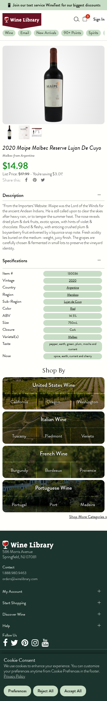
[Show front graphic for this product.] (24, 132)
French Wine (53, 453)
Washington (87, 401)
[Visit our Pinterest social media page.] (25, 643)
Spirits (93, 33)
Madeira (87, 504)
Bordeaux (53, 470)
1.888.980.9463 (14, 572)
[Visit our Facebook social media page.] (5, 643)
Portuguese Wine (53, 488)
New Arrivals (46, 33)
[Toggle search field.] (77, 18)
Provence (88, 470)
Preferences (17, 691)
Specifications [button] (14, 260)
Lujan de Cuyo (73, 301)
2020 (72, 280)
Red (72, 308)
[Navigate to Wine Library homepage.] (21, 21)
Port (53, 504)
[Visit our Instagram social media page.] (35, 643)
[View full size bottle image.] (53, 85)
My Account (12, 591)
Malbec (72, 336)
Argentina (73, 287)
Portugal (19, 504)
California (19, 401)
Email (24, 33)
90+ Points (72, 33)
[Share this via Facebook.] (26, 180)
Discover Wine (13, 614)
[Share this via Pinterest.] (35, 180)
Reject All (46, 691)
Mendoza (72, 294)
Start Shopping (14, 603)
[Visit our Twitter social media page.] (15, 643)
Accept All (73, 691)
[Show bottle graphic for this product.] (9, 132)
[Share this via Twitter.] (43, 180)
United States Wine (53, 385)
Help (6, 626)
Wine (9, 33)
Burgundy (19, 470)
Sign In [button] (99, 19)
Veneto (87, 436)
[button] (53, 194)
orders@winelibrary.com (20, 578)
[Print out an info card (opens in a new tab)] (37, 132)
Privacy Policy (14, 676)
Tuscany (19, 436)
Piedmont (53, 436)
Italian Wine (53, 419)
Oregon (53, 401)
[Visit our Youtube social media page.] (46, 643)
